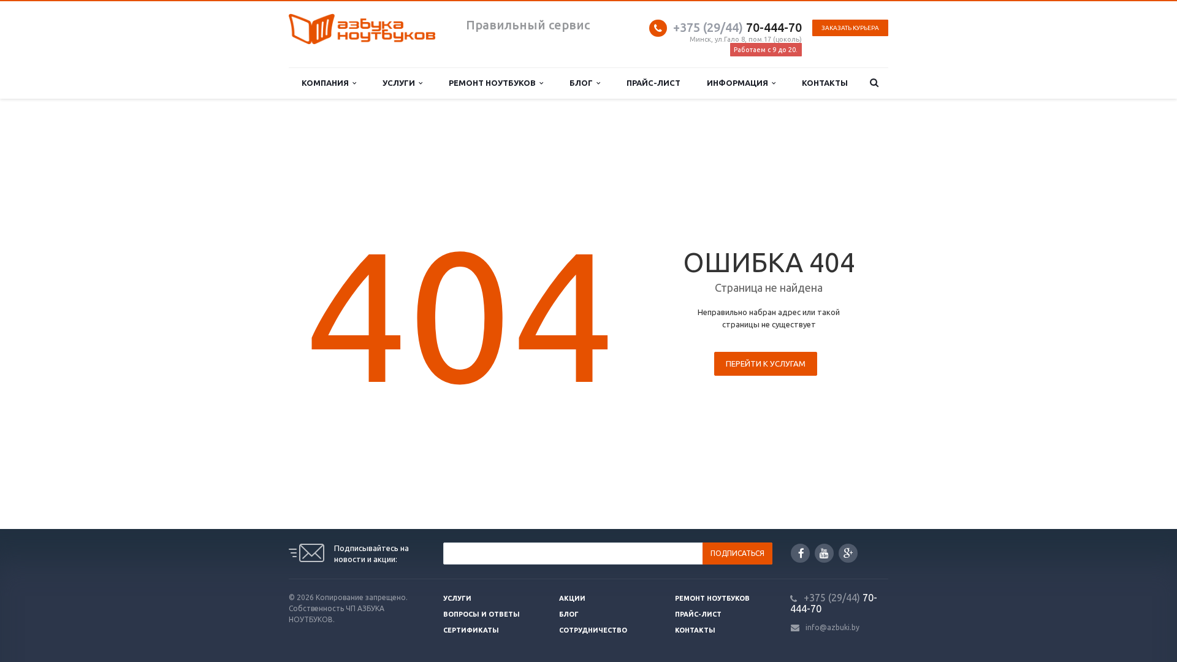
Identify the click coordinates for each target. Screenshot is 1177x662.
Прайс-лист (653, 82)
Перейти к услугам (766, 363)
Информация (739, 82)
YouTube (824, 553)
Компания (327, 82)
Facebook (800, 553)
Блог (582, 82)
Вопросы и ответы (481, 614)
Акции (572, 598)
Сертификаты (471, 630)
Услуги (401, 82)
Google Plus (848, 553)
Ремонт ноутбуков (494, 82)
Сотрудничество (593, 630)
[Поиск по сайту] (874, 83)
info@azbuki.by (832, 627)
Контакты (825, 82)
